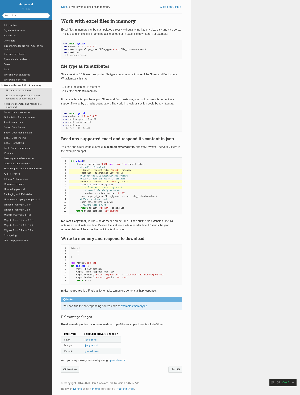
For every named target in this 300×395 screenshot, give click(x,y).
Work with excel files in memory (22, 85)
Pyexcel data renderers (17, 59)
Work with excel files (15, 79)
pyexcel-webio (117, 360)
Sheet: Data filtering (15, 137)
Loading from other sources (19, 158)
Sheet (7, 64)
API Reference (12, 173)
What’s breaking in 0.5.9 (17, 209)
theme (96, 388)
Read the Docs (125, 388)
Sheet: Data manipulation (18, 132)
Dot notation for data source (19, 117)
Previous (71, 369)
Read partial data (13, 122)
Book (7, 69)
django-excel (91, 345)
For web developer (14, 54)
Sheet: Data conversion (17, 112)
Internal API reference (16, 179)
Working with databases (17, 74)
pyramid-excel (91, 351)
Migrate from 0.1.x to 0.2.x (18, 230)
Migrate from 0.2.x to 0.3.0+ (19, 220)
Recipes (8, 153)
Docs (64, 6)
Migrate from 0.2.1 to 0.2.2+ (19, 225)
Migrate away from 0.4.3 (17, 214)
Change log (10, 235)
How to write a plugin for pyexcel (22, 199)
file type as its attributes (19, 90)
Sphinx (77, 388)
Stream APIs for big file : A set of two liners (24, 47)
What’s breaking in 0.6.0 (17, 204)
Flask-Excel (90, 339)
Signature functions (14, 30)
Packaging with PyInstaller (18, 194)
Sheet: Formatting (14, 142)
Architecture (10, 35)
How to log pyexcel (14, 189)
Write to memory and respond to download (24, 105)
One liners (9, 40)
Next (174, 369)
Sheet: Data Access (14, 127)
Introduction (10, 25)
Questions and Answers (17, 163)
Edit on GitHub (171, 6)
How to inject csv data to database (23, 168)
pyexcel (27, 4)
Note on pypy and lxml (16, 240)
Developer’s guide (14, 184)
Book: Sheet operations (17, 148)
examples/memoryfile (134, 306)
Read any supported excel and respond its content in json (23, 97)
